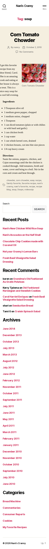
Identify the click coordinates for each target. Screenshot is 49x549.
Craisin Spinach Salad (27, 311)
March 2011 (9, 432)
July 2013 (8, 348)
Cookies (7, 520)
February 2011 (11, 438)
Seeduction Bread (22, 305)
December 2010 (12, 451)
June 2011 (9, 412)
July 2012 (8, 367)
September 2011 (12, 399)
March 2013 (10, 354)
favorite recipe (29, 183)
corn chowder (22, 180)
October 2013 (11, 341)
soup (14, 189)
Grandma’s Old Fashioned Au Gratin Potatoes (23, 280)
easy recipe (35, 180)
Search (6, 203)
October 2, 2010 (34, 47)
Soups (20, 189)
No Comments (26, 51)
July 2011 (8, 406)
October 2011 (11, 393)
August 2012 (10, 361)
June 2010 (9, 483)
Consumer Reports (14, 514)
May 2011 (8, 419)
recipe (32, 186)
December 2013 (12, 335)
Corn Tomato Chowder (24, 37)
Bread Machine (12, 501)
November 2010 (12, 458)
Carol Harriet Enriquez (15, 296)
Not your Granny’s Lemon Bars (20, 251)
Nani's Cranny (24, 5)
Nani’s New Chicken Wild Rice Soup (23, 228)
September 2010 (13, 470)
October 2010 (11, 464)
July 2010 (8, 477)
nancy (17, 47)
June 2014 (9, 328)
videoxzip (29, 189)
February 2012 (11, 380)
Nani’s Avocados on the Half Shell (22, 234)
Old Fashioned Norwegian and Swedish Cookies (22, 289)
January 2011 (11, 445)
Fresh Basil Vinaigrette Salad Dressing (24, 298)
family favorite (14, 183)
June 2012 (9, 374)
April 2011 (8, 425)
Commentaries (11, 507)
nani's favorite (21, 186)
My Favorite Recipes (15, 527)
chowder (11, 180)
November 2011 (12, 386)
